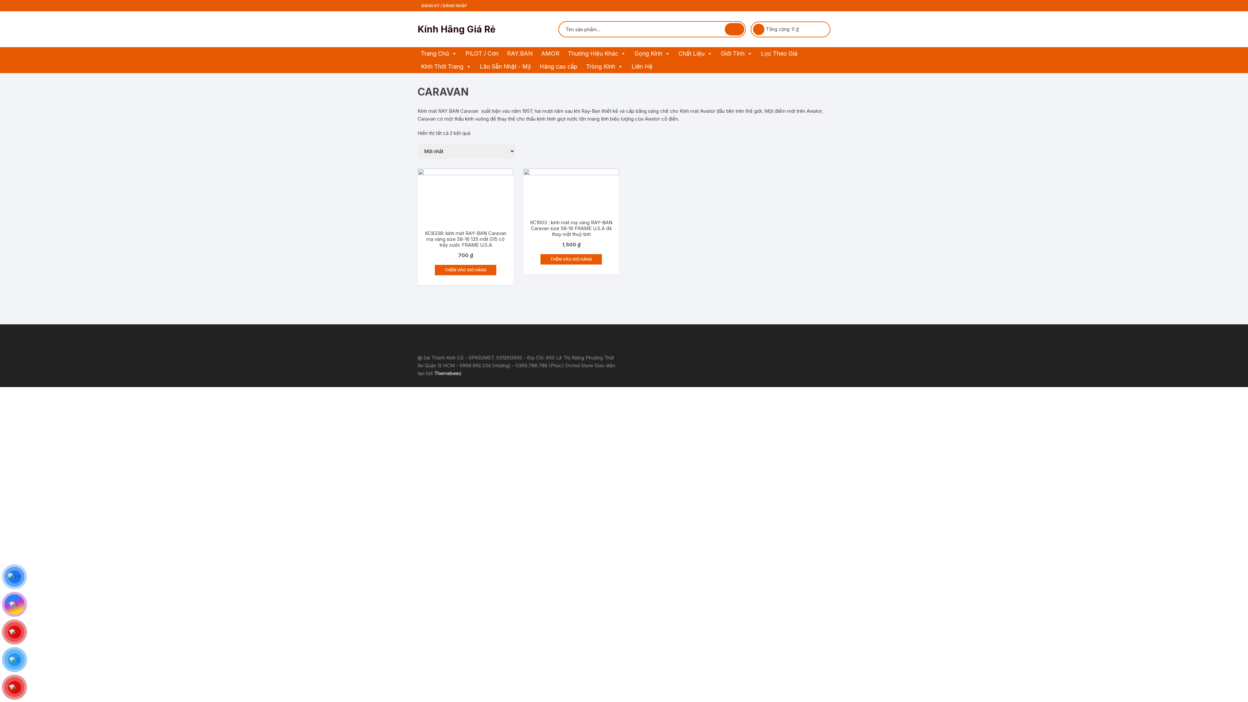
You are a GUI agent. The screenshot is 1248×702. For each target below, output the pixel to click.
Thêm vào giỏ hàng (466, 269)
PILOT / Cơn (482, 53)
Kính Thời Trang (442, 66)
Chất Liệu (692, 53)
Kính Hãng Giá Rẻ (457, 29)
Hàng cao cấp (559, 66)
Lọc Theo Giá (779, 53)
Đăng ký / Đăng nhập (444, 5)
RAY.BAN (520, 53)
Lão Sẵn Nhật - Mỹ (505, 66)
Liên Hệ (642, 66)
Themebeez (448, 373)
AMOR (550, 53)
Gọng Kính (648, 53)
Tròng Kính (600, 66)
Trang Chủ (435, 53)
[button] (454, 53)
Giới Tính (733, 53)
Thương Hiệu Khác (593, 53)
